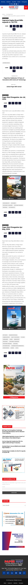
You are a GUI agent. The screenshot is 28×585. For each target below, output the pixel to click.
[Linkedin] (12, 573)
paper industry (6, 203)
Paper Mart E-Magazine (7, 205)
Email (3, 486)
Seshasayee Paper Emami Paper (17, 345)
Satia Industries (6, 345)
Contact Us (10, 583)
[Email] (20, 573)
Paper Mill (5, 207)
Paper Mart (13, 203)
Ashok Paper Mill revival (14, 86)
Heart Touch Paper (15, 337)
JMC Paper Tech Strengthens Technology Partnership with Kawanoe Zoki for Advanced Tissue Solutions (13, 432)
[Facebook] (4, 573)
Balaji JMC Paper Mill (13, 335)
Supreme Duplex (6, 62)
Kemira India (5, 339)
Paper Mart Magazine (18, 205)
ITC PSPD (22, 337)
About (5, 583)
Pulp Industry (12, 207)
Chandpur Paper (6, 337)
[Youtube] (16, 573)
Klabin (11, 339)
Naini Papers (16, 339)
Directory (3, 1)
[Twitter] (8, 573)
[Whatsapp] (24, 573)
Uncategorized (5, 18)
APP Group (5, 335)
